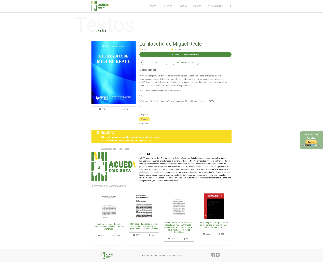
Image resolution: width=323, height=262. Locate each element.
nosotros (167, 6)
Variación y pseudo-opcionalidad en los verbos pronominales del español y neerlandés (214, 225)
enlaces (197, 6)
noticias (183, 6)
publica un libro (215, 6)
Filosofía (144, 119)
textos (153, 6)
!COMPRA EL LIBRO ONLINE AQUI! (185, 55)
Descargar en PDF (185, 62)
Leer (155, 62)
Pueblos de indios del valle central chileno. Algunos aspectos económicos (109, 226)
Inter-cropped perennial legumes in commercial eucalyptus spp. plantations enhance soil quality (144, 226)
